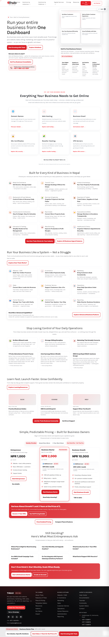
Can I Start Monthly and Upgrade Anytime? (52, 548)
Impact (38, 614)
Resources (39, 606)
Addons (38, 608)
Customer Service (63, 606)
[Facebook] (8, 616)
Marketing (60, 600)
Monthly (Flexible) (31, 443)
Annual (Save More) (44, 443)
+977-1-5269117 (86, 619)
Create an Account (40, 575)
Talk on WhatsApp (13, 612)
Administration (62, 614)
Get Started (97, 3)
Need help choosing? (50, 497)
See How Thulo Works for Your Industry (40, 241)
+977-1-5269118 (86, 622)
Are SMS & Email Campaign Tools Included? (22, 557)
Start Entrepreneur (18, 479)
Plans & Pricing (40, 600)
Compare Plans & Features (64, 522)
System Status (84, 606)
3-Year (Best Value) (58, 443)
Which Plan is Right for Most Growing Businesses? (23, 548)
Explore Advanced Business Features (86, 314)
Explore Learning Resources (18, 387)
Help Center (83, 595)
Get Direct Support (68, 421)
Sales (59, 603)
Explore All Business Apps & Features (69, 241)
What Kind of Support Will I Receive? (85, 556)
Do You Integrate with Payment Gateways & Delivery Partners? (52, 557)
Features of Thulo (41, 598)
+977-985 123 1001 (21, 68)
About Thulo (39, 595)
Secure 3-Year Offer (19, 514)
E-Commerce (61, 598)
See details (16, 484)
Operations (60, 608)
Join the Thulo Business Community (46, 421)
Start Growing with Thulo (16, 47)
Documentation (84, 598)
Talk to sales (78, 497)
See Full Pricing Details (37, 514)
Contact (81, 608)
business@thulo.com (15, 623)
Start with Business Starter (21, 575)
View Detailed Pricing (43, 522)
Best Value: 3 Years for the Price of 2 (44, 634)
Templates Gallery (41, 603)
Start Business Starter (50, 492)
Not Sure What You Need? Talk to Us (54, 160)
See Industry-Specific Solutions (18, 634)
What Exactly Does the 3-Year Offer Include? (85, 548)
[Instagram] (12, 616)
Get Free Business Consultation (20, 62)
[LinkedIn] (16, 616)
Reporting (60, 616)
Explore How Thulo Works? (18, 263)
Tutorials (82, 600)
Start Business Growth (81, 492)
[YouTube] (20, 616)
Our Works (39, 611)
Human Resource (62, 611)
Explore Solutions (35, 47)
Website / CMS (62, 595)
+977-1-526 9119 (14, 620)
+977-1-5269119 (86, 624)
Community (83, 603)
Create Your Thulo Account (16, 607)
